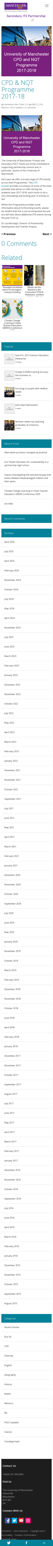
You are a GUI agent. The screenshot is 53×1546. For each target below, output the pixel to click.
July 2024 (8, 599)
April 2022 (9, 732)
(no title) (8, 503)
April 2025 (9, 560)
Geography (10, 1374)
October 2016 (11, 1189)
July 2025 (8, 551)
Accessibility (7, 1535)
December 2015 (12, 1265)
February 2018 (11, 1036)
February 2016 (11, 1246)
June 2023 (9, 646)
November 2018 (12, 998)
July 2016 (8, 1208)
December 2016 (12, 1170)
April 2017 (9, 1132)
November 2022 (12, 694)
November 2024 (12, 580)
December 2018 (12, 989)
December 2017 (12, 1055)
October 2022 (11, 703)
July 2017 (8, 1103)
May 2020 (9, 932)
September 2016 (12, 1198)
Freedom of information (25, 1535)
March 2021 (10, 846)
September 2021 (12, 798)
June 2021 (9, 817)
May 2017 (9, 1122)
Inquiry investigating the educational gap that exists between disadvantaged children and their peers (27, 478)
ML (6, 1412)
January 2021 (11, 865)
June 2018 (9, 1017)
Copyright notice (37, 1531)
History (8, 1384)
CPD (41, 104)
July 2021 (8, 808)
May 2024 (9, 608)
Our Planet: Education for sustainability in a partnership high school (26, 463)
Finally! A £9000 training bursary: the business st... (31, 373)
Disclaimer (6, 1531)
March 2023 (10, 656)
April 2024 (9, 618)
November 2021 (12, 779)
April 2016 (9, 1227)
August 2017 (10, 1093)
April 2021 (9, 836)
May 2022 (9, 722)
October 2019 (11, 960)
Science (8, 1431)
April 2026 (9, 541)
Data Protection (21, 1531)
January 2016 (11, 1255)
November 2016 (12, 1179)
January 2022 (11, 760)
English (8, 1365)
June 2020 (9, 922)
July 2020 (8, 913)
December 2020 (12, 875)
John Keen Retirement (26, 404)
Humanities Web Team (14, 104)
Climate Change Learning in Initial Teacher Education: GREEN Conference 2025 (26, 492)
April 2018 (9, 1027)
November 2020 (12, 884)
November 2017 (12, 1065)
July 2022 (8, 713)
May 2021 (9, 827)
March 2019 (10, 970)
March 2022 (10, 741)
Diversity (8, 1355)
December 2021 (12, 770)
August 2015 (10, 1303)
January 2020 (11, 941)
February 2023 (11, 665)
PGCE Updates (16, 107)
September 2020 (12, 903)
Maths (7, 1393)
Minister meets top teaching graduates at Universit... (29, 423)
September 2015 (12, 1293)
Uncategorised (11, 1441)
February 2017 (11, 1151)
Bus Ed (7, 1336)
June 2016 (9, 1217)
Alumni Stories (11, 1327)
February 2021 (11, 856)
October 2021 (11, 789)
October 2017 (11, 1074)
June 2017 (9, 1112)
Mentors (5, 107)
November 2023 (12, 627)
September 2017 (12, 1084)
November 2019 (12, 951)
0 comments (30, 107)
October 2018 (11, 1008)
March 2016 (10, 1236)
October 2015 (11, 1284)
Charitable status (9, 1539)
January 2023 (11, 675)
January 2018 (11, 1046)
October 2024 (11, 589)
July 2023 (8, 637)
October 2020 (11, 894)
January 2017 (11, 1160)
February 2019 (11, 979)
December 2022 (12, 684)
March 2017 (10, 1141)
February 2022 (11, 751)
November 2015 (12, 1274)
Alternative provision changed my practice (25, 452)
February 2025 (11, 570)
